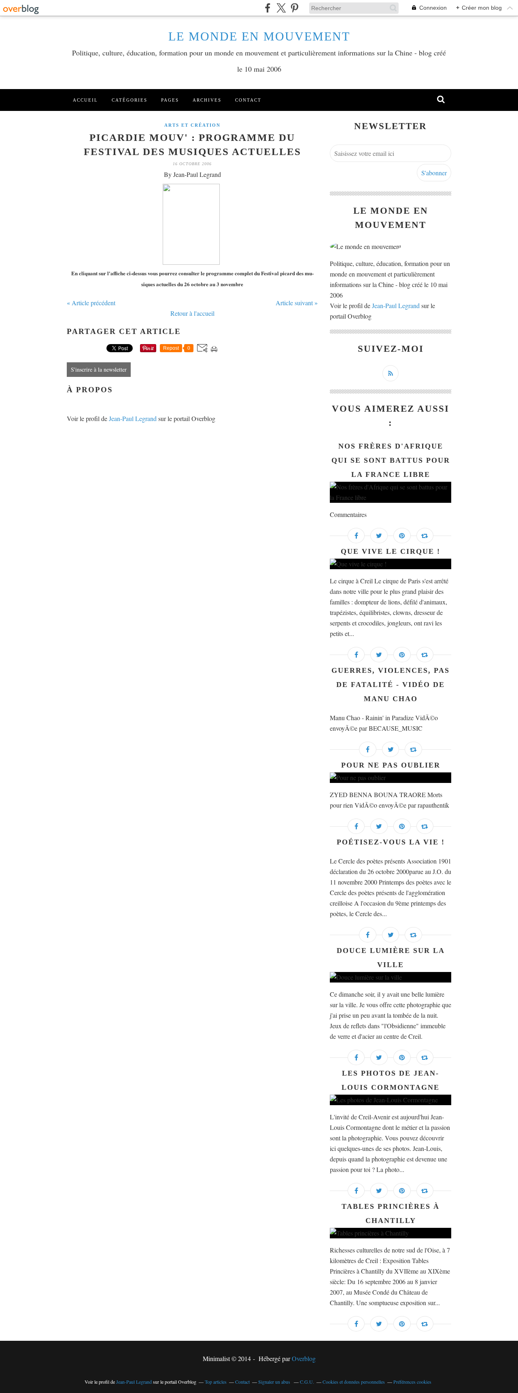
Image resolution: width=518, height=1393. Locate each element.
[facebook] (268, 8)
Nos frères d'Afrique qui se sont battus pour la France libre (390, 460)
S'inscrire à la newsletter (99, 369)
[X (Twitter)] (281, 8)
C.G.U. (307, 1381)
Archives (207, 100)
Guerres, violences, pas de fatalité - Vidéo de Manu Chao (390, 684)
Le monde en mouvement (259, 36)
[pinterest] (294, 8)
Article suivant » (297, 302)
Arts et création (192, 125)
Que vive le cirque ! (390, 551)
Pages (170, 100)
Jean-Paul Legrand (133, 418)
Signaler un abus (274, 1381)
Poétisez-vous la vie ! (391, 842)
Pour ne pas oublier (390, 765)
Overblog (304, 1358)
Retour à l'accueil (192, 313)
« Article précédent (91, 302)
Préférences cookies (412, 1381)
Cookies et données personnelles (354, 1381)
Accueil (85, 100)
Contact (248, 100)
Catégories (129, 100)
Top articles (216, 1381)
